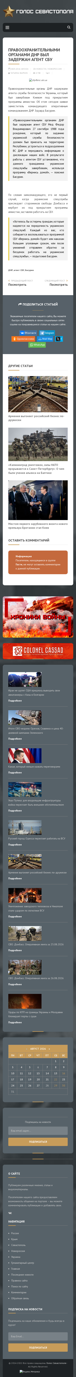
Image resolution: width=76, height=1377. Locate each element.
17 (12, 1079)
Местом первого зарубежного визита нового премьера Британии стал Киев (38, 526)
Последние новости (22, 1274)
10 (12, 1073)
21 (47, 1079)
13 (38, 1073)
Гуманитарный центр (22, 1262)
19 (29, 1079)
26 (29, 1085)
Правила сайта (19, 1280)
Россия (15, 1233)
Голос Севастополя (56, 1363)
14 (47, 1073)
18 (21, 1079)
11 (21, 1073)
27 (38, 1085)
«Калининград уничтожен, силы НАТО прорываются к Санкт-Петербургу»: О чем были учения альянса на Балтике (36, 469)
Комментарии (18, 1292)
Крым (14, 1239)
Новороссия (55, 69)
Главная (15, 1268)
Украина (15, 1257)
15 (55, 1073)
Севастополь (18, 1245)
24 (12, 1085)
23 (63, 1079)
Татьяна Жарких (19, 73)
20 (38, 1079)
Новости (41, 69)
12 (29, 1073)
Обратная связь (20, 1298)
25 (21, 1085)
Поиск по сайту (19, 1286)
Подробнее (15, 700)
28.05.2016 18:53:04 (19, 69)
